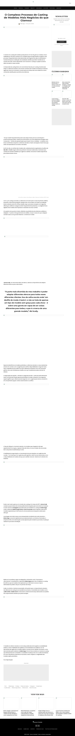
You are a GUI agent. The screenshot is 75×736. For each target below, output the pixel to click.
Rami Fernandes (33, 687)
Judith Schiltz (7, 687)
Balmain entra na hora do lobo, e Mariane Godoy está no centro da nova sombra (56, 85)
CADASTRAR (61, 41)
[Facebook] (69, 3)
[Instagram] (70, 3)
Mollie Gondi (25, 687)
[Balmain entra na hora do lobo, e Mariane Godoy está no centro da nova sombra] (56, 77)
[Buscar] (70, 8)
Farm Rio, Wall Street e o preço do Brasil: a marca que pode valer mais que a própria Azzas (66, 101)
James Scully (39, 686)
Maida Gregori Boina (16, 687)
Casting (17, 686)
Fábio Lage (22, 23)
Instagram (32, 686)
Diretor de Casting (24, 686)
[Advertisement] (26, 672)
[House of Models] (37, 3)
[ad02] (26, 225)
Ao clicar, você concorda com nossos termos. (62, 45)
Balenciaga (11, 686)
